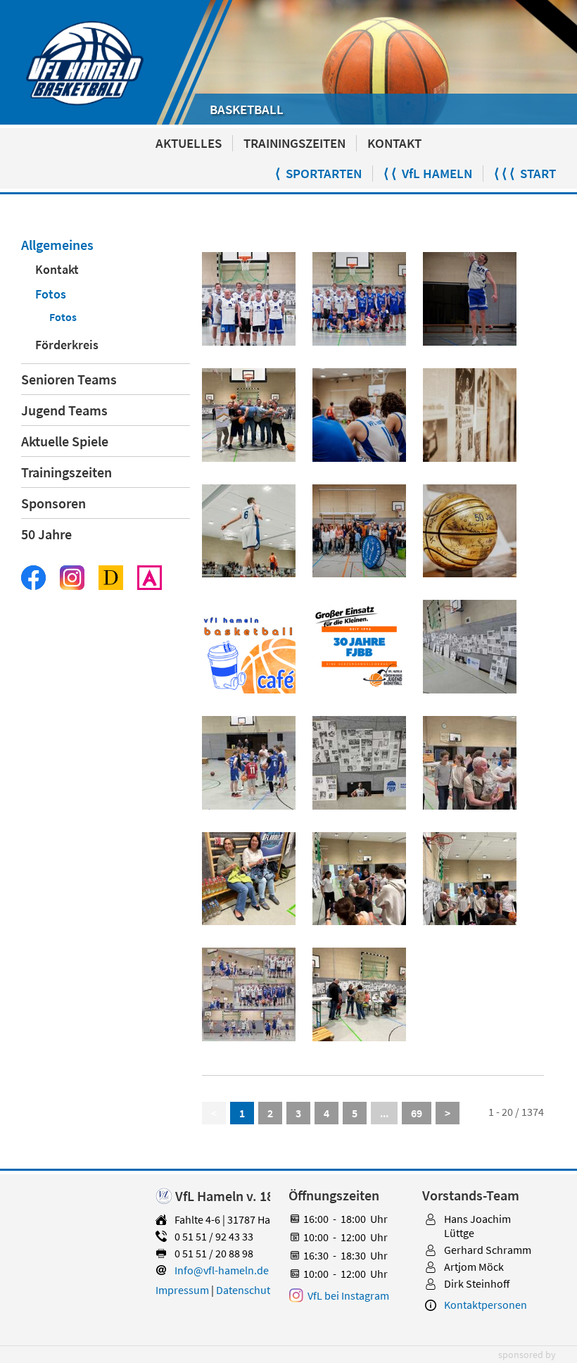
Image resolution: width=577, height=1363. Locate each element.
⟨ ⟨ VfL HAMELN (427, 173)
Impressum (182, 1290)
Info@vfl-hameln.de (222, 1270)
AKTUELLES (189, 143)
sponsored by (527, 1354)
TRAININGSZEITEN (294, 143)
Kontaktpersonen (485, 1305)
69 (416, 1113)
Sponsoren (53, 503)
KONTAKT (394, 143)
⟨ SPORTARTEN (318, 173)
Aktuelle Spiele (64, 441)
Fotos (50, 294)
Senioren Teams (69, 379)
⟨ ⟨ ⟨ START (525, 173)
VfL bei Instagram (348, 1295)
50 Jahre (46, 534)
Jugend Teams (64, 410)
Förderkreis (67, 345)
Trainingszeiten (66, 472)
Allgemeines (57, 244)
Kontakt (57, 269)
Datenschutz (245, 1290)
